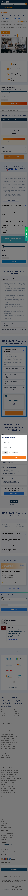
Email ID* (3, 444)
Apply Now (14, 457)
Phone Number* (5, 450)
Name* (3, 439)
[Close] (25, 437)
